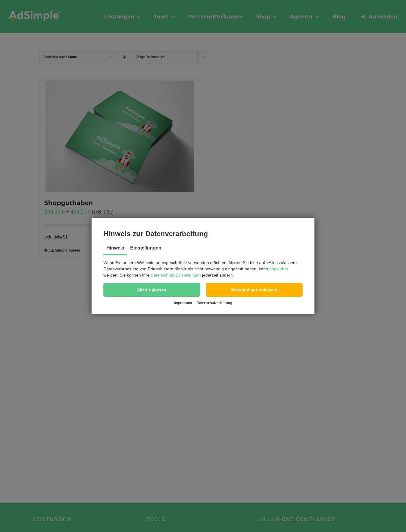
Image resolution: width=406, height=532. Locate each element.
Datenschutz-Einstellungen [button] (176, 275)
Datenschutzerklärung (214, 303)
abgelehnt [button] (278, 268)
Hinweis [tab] (115, 247)
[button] (151, 290)
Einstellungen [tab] (145, 247)
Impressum (183, 303)
